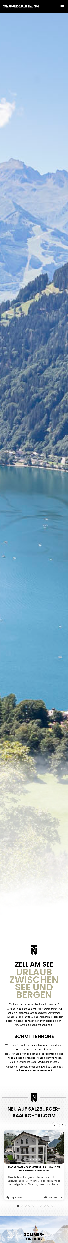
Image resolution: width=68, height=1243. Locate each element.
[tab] (27, 1160)
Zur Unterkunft (55, 1197)
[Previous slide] (55, 1125)
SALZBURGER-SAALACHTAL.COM (21, 6)
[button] (60, 6)
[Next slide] (62, 1125)
